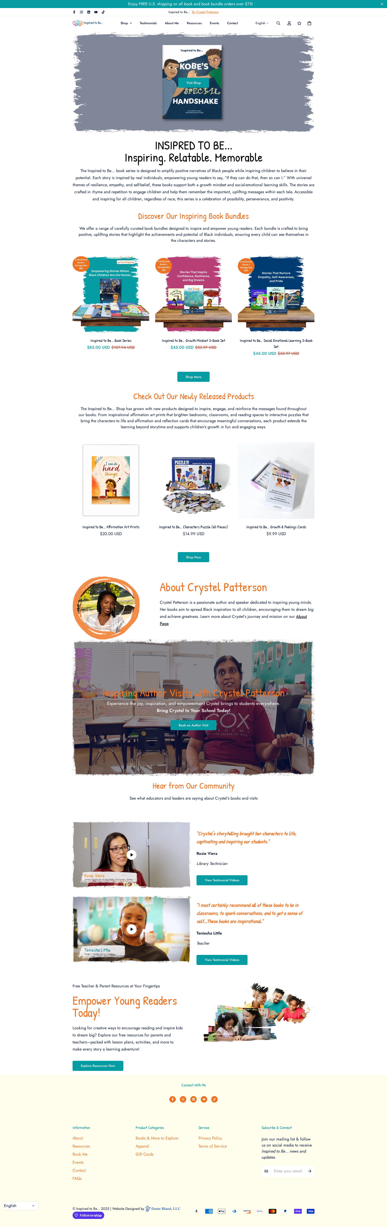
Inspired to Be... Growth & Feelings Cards (276, 526)
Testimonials (148, 23)
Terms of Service (213, 1146)
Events (214, 23)
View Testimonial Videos (222, 880)
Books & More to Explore (157, 1138)
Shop (124, 23)
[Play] (131, 855)
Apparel (142, 1146)
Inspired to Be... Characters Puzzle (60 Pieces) (193, 526)
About (78, 1138)
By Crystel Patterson (205, 12)
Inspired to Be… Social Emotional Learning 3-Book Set (276, 343)
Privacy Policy (210, 1138)
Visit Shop (193, 82)
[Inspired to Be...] (88, 23)
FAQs (77, 1178)
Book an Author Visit (193, 725)
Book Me (80, 1154)
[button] (308, 23)
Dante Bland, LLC (165, 1209)
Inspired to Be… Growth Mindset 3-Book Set (193, 340)
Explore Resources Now (98, 1065)
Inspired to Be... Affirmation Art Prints (110, 526)
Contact (232, 23)
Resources (194, 23)
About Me (172, 23)
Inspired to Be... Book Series (111, 340)
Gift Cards (144, 1154)
